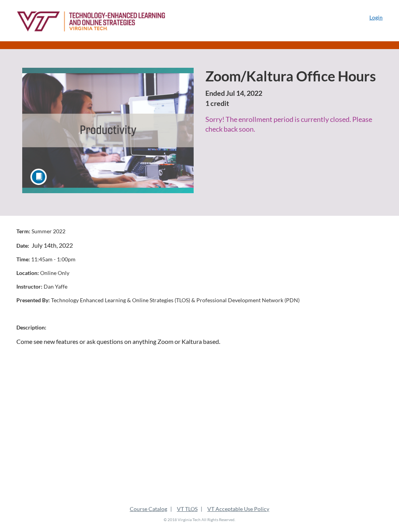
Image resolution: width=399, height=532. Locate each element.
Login (376, 17)
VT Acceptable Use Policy (238, 509)
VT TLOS (187, 509)
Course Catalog (148, 509)
